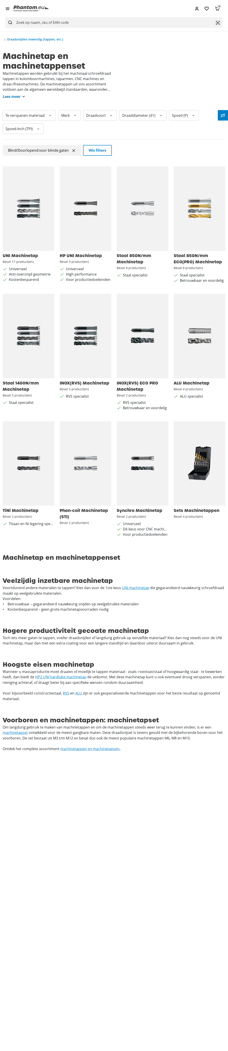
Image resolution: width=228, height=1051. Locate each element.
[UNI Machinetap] (28, 208)
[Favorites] (207, 9)
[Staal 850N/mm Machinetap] (142, 208)
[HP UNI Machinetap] (85, 208)
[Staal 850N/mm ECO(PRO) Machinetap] (199, 208)
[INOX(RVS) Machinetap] (85, 336)
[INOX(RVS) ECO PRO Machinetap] (142, 336)
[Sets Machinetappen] (199, 463)
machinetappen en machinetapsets (90, 748)
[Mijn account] (197, 9)
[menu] (7, 8)
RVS (66, 693)
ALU (78, 693)
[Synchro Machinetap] (142, 463)
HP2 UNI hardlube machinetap (60, 676)
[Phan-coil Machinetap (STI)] (85, 463)
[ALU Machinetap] (199, 336)
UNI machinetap (135, 587)
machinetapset (15, 732)
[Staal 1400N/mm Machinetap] (28, 336)
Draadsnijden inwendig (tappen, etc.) (35, 39)
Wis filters (97, 150)
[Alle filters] (223, 115)
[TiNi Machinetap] (28, 463)
